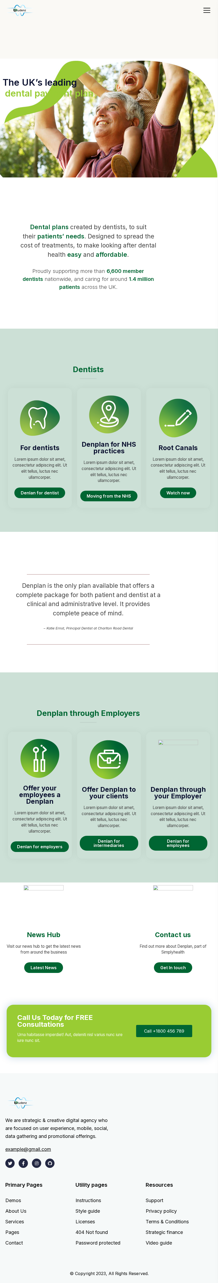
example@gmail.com (28, 1149)
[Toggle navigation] (208, 10)
